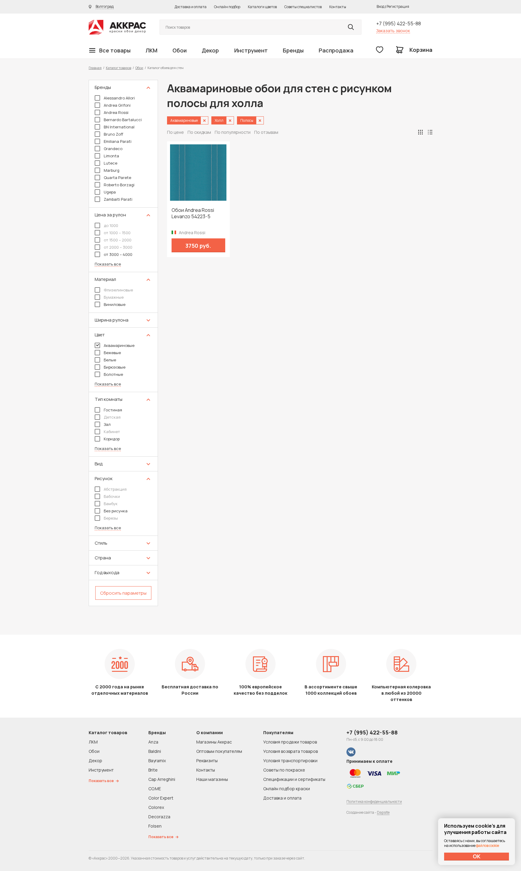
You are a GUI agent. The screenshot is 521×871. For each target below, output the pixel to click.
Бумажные (114, 297)
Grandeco (113, 148)
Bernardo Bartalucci (123, 119)
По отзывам (266, 132)
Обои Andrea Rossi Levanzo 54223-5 (193, 213)
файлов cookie (487, 845)
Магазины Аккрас (214, 742)
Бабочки (112, 496)
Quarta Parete (117, 177)
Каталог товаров (118, 67)
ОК (477, 856)
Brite (153, 770)
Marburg (111, 170)
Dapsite (383, 812)
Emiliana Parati (117, 141)
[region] (123, 343)
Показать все (108, 264)
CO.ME (154, 788)
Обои (179, 50)
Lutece (110, 163)
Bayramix (157, 760)
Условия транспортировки (290, 760)
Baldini (154, 751)
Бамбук (111, 503)
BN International (119, 127)
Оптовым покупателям (219, 751)
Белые (110, 360)
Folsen (155, 826)
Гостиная (113, 410)
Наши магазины (212, 779)
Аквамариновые (119, 345)
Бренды (293, 50)
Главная (95, 67)
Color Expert (160, 798)
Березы (111, 518)
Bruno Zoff (113, 134)
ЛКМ (151, 50)
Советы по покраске (284, 770)
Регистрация (398, 6)
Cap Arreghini (161, 779)
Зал (107, 424)
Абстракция (115, 489)
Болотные (113, 374)
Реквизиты (207, 760)
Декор (210, 50)
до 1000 (111, 225)
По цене (175, 132)
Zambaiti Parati (118, 199)
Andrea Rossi (116, 112)
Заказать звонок (393, 30)
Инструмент (251, 50)
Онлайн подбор (227, 6)
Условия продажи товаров (290, 742)
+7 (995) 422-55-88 (398, 23)
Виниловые (114, 304)
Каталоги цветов (262, 6)
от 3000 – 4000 (118, 254)
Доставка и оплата (191, 6)
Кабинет (112, 431)
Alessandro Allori (119, 98)
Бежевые (112, 352)
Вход (380, 6)
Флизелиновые (118, 290)
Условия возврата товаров (290, 751)
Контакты (337, 6)
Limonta (111, 156)
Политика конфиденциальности (374, 801)
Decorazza (159, 816)
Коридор (112, 439)
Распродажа (336, 50)
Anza (153, 742)
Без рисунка (116, 511)
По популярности (233, 132)
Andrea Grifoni (117, 105)
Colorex (156, 807)
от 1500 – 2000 (117, 240)
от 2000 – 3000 (118, 247)
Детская (112, 417)
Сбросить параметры (123, 593)
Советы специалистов (303, 6)
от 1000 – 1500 (117, 232)
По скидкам (199, 132)
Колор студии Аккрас (117, 27)
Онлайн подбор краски (286, 788)
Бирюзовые (114, 367)
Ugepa (110, 192)
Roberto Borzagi (119, 184)
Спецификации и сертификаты (294, 779)
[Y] (351, 27)
